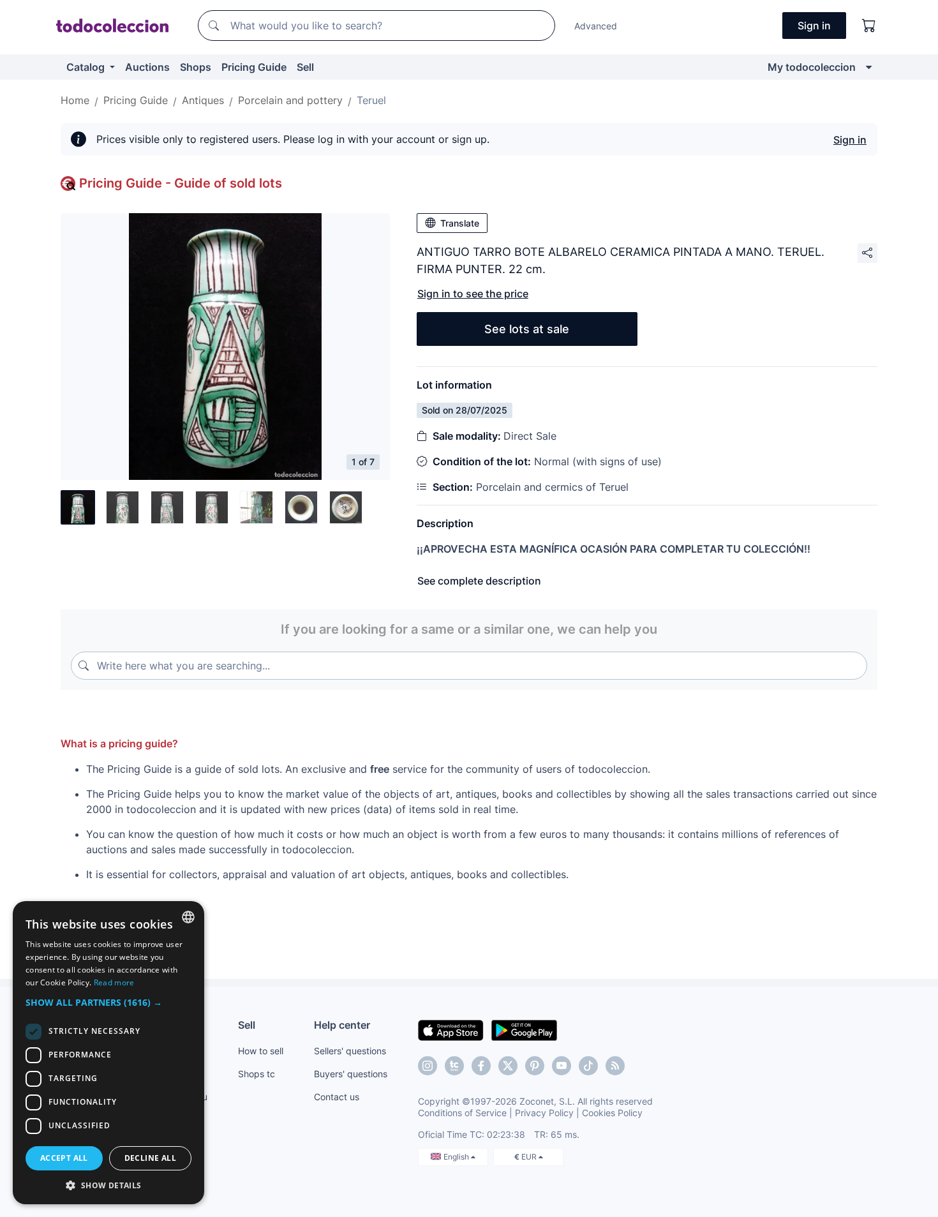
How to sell (260, 1050)
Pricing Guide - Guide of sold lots (180, 183)
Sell (305, 67)
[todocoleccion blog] (615, 1065)
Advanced (595, 25)
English (457, 1156)
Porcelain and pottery (290, 100)
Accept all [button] (64, 1158)
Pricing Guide (254, 67)
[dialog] (108, 1052)
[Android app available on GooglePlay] (524, 1029)
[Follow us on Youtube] (561, 1065)
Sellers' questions (350, 1050)
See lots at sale (526, 329)
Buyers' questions (350, 1073)
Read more (114, 982)
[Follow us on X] (507, 1065)
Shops (195, 67)
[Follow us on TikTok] (588, 1065)
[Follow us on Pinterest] (534, 1065)
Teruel (371, 100)
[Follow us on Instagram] (427, 1065)
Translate (459, 223)
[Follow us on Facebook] (481, 1065)
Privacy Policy (544, 1112)
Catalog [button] (86, 67)
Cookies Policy (612, 1112)
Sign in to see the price (472, 293)
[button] (108, 1002)
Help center (342, 1025)
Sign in (850, 139)
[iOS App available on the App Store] (451, 1029)
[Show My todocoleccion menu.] (869, 67)
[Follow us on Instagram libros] (454, 1065)
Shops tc (256, 1073)
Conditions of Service (462, 1112)
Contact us (336, 1096)
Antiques (203, 100)
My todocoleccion (812, 67)
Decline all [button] (150, 1158)
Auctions (147, 67)
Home (75, 100)
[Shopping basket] (869, 25)
